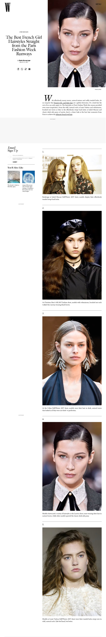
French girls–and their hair (63, 103)
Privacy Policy (19, 159)
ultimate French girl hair (64, 114)
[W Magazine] (8, 7)
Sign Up (13, 149)
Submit (15, 162)
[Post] (22, 69)
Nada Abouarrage (24, 60)
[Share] (18, 69)
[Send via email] (29, 69)
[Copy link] (25, 69)
